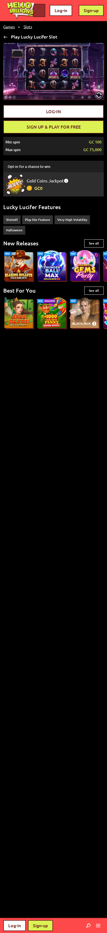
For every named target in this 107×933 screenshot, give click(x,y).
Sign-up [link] (91, 10)
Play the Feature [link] (37, 219)
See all (94, 243)
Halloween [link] (14, 230)
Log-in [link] (61, 10)
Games (9, 27)
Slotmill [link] (12, 219)
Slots (28, 27)
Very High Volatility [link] (72, 219)
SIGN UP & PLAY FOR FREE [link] (54, 126)
